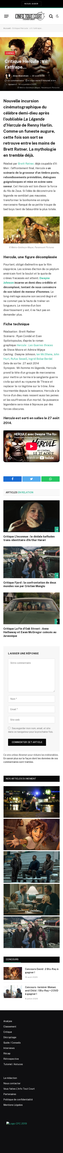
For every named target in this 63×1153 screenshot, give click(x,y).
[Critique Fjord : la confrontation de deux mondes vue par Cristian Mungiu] (31, 562)
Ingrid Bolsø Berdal (40, 358)
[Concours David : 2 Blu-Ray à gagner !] (13, 973)
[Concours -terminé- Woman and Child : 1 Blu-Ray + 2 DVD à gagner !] (13, 991)
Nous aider (31, 4)
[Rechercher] (51, 16)
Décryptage (9, 1037)
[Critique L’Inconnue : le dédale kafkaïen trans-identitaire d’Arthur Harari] (31, 516)
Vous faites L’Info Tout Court (19, 1088)
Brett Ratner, (26, 163)
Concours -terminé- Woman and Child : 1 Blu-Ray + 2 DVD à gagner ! (41, 990)
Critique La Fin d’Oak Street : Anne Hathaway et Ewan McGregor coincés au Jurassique (29, 632)
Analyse (7, 1021)
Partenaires (9, 1094)
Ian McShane (44, 354)
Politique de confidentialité (18, 1099)
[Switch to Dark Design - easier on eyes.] (57, 16)
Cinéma (10, 53)
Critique (7, 1032)
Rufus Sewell (19, 358)
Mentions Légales (13, 1105)
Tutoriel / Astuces (13, 1064)
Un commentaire (16, 80)
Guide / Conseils (12, 1042)
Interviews (9, 1048)
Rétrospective (11, 1059)
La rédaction (10, 1078)
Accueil (7, 28)
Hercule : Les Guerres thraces (35, 345)
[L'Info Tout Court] (30, 16)
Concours (12, 959)
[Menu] (6, 16)
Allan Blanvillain (21, 76)
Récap (6, 1053)
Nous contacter (11, 1083)
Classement (9, 1026)
